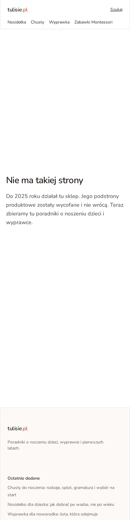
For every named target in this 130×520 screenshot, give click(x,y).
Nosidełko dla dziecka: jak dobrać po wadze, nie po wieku (61, 504)
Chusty (37, 22)
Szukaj (116, 9)
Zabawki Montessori (93, 22)
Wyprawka (59, 22)
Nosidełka (17, 22)
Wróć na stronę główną (37, 241)
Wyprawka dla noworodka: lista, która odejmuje (53, 514)
